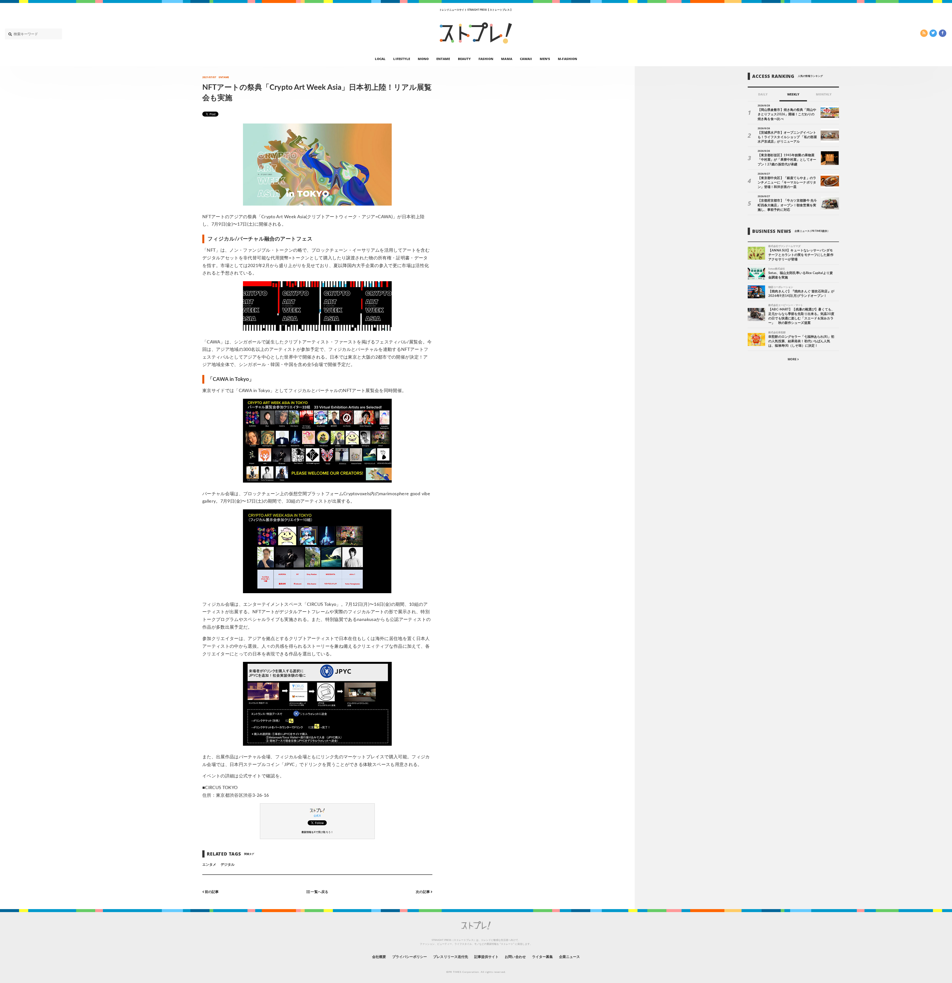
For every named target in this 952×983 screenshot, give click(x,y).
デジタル (228, 864)
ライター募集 (542, 957)
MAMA (506, 58)
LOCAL (380, 58)
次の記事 (423, 892)
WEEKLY (793, 94)
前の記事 (211, 892)
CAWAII (526, 58)
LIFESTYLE (401, 58)
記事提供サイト (486, 957)
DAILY (762, 94)
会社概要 (379, 957)
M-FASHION (567, 58)
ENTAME (443, 58)
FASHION (485, 58)
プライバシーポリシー (409, 957)
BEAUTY (464, 58)
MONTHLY (824, 94)
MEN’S (545, 58)
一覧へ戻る (319, 892)
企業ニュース (569, 957)
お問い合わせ (515, 957)
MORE (792, 359)
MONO (423, 58)
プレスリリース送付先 (450, 957)
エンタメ (209, 864)
